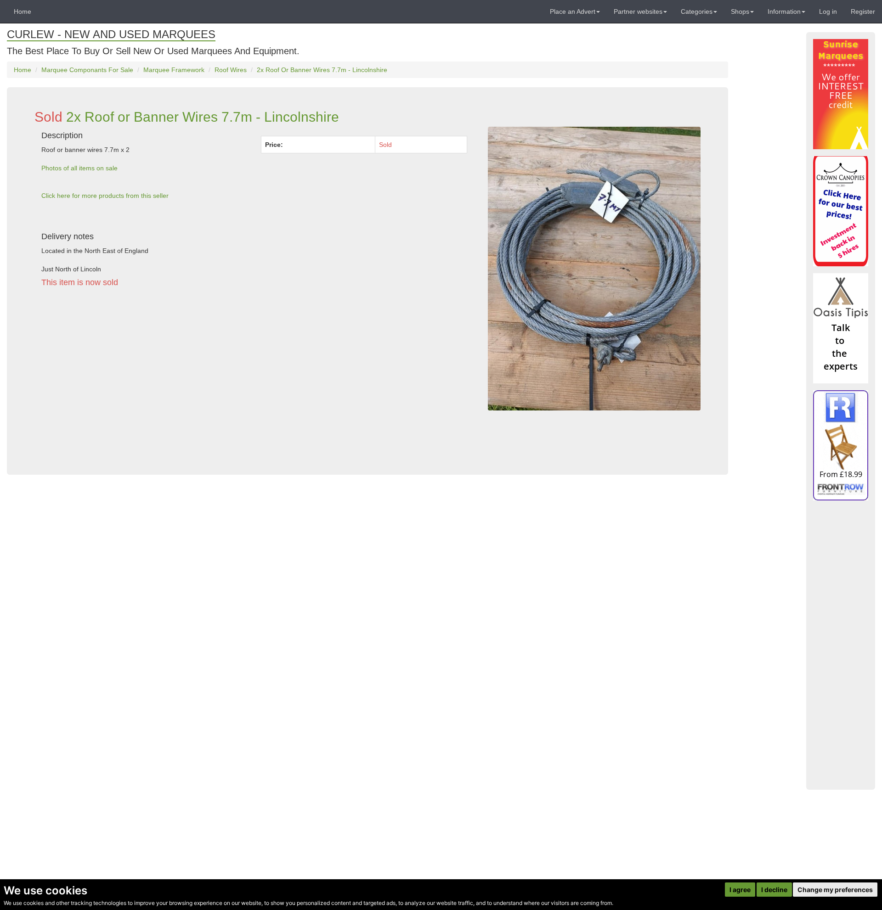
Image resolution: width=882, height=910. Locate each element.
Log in (828, 11)
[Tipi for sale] (840, 328)
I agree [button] (740, 889)
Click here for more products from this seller (105, 195)
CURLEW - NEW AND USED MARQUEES (111, 34)
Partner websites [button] (638, 11)
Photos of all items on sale (79, 168)
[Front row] (840, 445)
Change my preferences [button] (835, 889)
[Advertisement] (254, 379)
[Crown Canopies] (840, 211)
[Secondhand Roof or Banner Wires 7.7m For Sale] (594, 268)
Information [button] (784, 11)
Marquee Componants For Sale (87, 69)
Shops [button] (740, 11)
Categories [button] (696, 11)
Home (22, 11)
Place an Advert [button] (572, 11)
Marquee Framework (173, 69)
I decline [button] (774, 889)
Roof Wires (231, 69)
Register (863, 11)
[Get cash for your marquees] (840, 94)
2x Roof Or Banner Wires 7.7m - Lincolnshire (322, 69)
